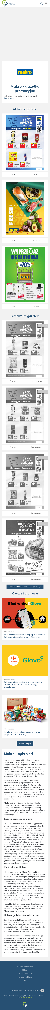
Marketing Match (26, 997)
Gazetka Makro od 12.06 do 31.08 (25, 277)
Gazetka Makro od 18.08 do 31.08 (25, 145)
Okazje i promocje (25, 973)
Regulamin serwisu (31, 990)
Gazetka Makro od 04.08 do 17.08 (25, 352)
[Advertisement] (25, 36)
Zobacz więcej (25, 743)
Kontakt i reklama (25, 977)
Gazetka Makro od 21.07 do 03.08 (25, 418)
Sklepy (25, 970)
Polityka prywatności (15, 990)
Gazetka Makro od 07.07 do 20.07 (25, 484)
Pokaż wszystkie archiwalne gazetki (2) (25, 587)
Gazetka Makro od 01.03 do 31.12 (25, 211)
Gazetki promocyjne (25, 966)
